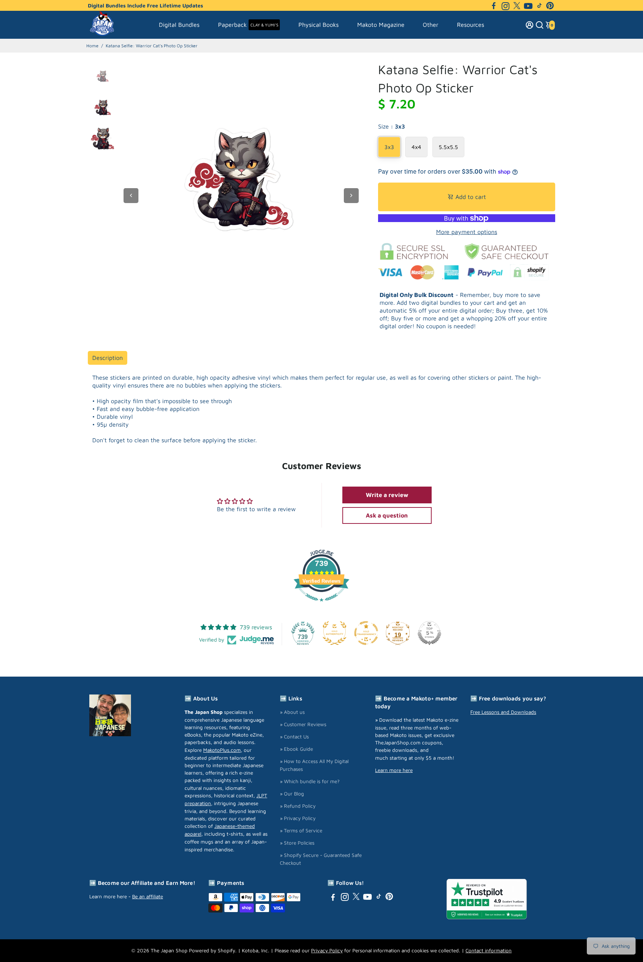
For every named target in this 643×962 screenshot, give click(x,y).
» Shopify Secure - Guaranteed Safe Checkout (321, 859)
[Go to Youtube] (528, 5)
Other (430, 24)
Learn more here (394, 770)
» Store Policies (297, 843)
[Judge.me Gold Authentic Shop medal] (334, 633)
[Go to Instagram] (505, 5)
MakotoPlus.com (222, 750)
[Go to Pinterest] (550, 5)
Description (107, 357)
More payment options (466, 231)
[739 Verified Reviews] (321, 605)
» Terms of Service (301, 830)
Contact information (489, 950)
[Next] (351, 195)
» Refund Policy (298, 806)
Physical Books (318, 24)
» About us (292, 712)
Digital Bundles (179, 24)
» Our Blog (292, 794)
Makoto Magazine (380, 24)
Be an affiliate (147, 896)
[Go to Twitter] (517, 5)
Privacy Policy (327, 950)
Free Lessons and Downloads (503, 712)
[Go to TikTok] (539, 5)
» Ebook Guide (296, 749)
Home (92, 45)
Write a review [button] (387, 494)
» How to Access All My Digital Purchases (314, 765)
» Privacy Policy (298, 818)
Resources (470, 24)
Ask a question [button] (387, 515)
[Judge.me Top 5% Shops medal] (429, 633)
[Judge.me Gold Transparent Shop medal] (366, 633)
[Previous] (131, 195)
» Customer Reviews (303, 724)
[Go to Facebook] (494, 5)
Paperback (248, 24)
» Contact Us (294, 737)
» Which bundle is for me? (310, 781)
